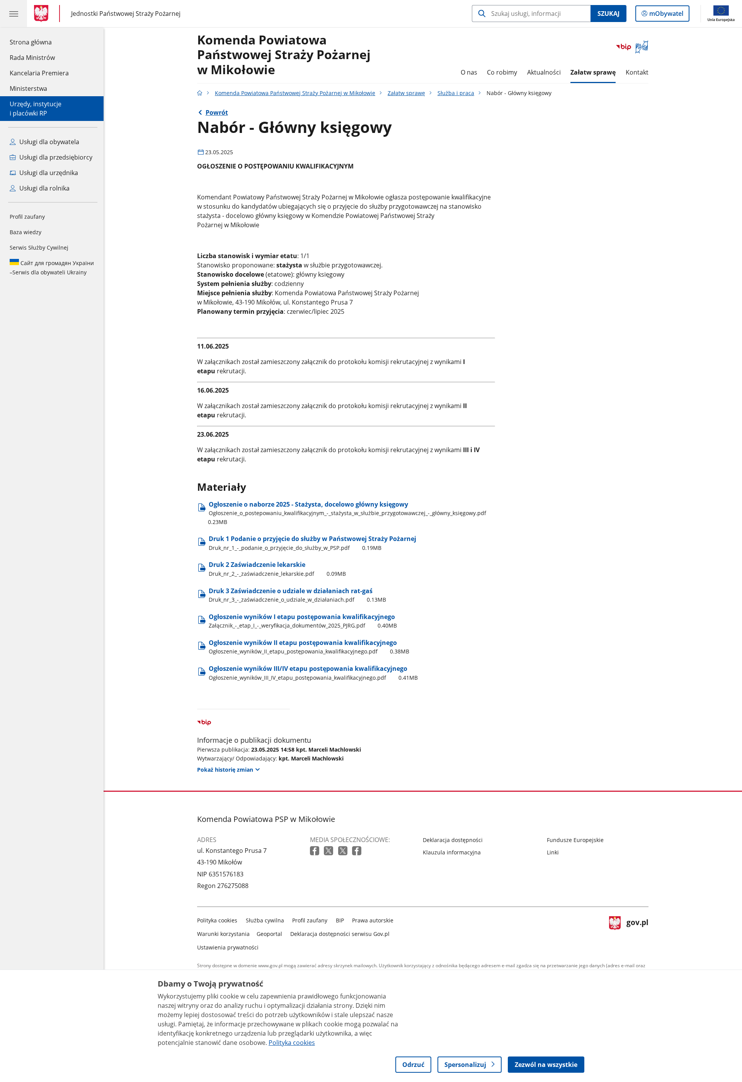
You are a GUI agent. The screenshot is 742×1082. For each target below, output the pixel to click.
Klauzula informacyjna (452, 852)
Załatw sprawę (593, 72)
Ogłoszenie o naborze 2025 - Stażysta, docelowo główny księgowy (347, 513)
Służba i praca (455, 93)
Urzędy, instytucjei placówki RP (35, 108)
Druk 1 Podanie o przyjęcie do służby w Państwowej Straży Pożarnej (312, 542)
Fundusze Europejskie (575, 840)
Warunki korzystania (223, 933)
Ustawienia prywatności (228, 947)
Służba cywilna (265, 920)
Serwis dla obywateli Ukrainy (52, 267)
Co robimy (502, 72)
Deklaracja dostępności (453, 840)
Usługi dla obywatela (48, 142)
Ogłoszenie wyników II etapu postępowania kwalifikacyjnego (309, 646)
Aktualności (544, 72)
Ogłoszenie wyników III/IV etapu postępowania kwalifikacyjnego (313, 672)
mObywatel (666, 15)
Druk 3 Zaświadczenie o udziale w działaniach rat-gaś (297, 595)
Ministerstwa (28, 88)
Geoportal (269, 933)
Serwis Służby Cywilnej (39, 247)
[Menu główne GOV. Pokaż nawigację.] (13, 13)
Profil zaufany (27, 216)
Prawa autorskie (372, 920)
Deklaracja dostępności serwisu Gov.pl (340, 933)
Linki (553, 852)
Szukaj (608, 13)
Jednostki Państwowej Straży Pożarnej (125, 13)
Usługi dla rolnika (44, 188)
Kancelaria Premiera (39, 73)
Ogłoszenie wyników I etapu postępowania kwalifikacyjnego (303, 620)
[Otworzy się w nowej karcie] (315, 851)
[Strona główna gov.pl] (42, 13)
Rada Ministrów (32, 57)
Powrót (217, 112)
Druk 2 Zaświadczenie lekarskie (277, 568)
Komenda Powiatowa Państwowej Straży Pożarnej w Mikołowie (284, 55)
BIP (340, 920)
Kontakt (637, 72)
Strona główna (39, 41)
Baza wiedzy (25, 232)
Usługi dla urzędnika (48, 172)
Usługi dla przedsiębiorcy (55, 157)
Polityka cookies (217, 920)
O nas (469, 72)
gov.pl (637, 932)
